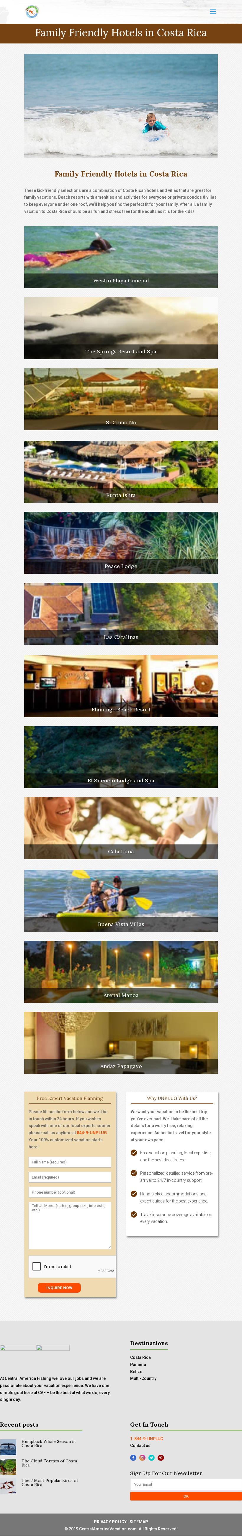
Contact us (140, 1445)
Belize (136, 1371)
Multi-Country (143, 1378)
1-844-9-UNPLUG (146, 1438)
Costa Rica (140, 1357)
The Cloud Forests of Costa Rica (49, 1463)
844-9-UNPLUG (92, 1132)
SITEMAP (139, 1521)
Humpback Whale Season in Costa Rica (49, 1443)
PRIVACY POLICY (110, 1521)
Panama (138, 1364)
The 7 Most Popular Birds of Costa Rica (50, 1482)
